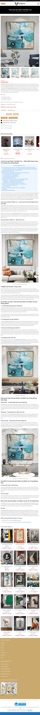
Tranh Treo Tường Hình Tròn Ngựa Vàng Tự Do (7, 632)
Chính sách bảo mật (4, 666)
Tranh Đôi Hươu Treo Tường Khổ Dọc (6, 589)
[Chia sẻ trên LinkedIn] (11, 128)
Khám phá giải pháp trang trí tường (8, 190)
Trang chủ (13, 11)
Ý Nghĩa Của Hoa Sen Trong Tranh (7, 171)
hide (23, 165)
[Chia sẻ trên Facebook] (3, 128)
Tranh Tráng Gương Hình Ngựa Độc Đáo (33, 610)
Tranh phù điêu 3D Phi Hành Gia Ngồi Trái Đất (6, 567)
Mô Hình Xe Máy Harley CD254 (29, 149)
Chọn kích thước (3, 110)
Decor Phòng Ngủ (34, 700)
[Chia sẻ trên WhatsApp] (2, 128)
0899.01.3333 (13, 120)
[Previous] (3, 41)
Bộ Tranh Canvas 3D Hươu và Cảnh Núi (33, 589)
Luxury (2, 650)
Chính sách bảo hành (5, 664)
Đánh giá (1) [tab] (12, 158)
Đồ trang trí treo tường (18, 11)
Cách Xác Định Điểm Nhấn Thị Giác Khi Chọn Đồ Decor (21, 522)
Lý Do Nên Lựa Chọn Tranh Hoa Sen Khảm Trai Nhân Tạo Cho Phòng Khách (15, 172)
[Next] (37, 41)
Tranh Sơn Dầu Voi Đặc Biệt (33, 544)
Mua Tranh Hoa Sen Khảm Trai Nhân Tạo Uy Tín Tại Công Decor (13, 187)
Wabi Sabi (2, 655)
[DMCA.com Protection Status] (30, 710)
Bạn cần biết (10, 700)
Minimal (2, 647)
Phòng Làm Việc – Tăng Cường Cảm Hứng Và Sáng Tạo (13, 182)
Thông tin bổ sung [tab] (6, 158)
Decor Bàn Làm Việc (16, 701)
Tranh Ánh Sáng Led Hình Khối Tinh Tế (33, 567)
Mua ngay (16, 114)
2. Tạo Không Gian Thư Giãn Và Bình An (10, 175)
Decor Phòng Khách (23, 701)
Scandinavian (3, 652)
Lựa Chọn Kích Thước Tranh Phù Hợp (9, 185)
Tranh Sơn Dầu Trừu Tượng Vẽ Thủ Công (7, 545)
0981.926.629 (13, 122)
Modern (2, 645)
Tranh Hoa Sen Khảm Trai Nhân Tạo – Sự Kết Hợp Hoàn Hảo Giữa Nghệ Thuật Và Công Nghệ (19, 168)
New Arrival (3, 643)
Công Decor (3, 503)
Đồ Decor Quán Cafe (26, 700)
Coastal (2, 657)
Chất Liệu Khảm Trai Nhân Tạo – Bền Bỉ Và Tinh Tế (12, 170)
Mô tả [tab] (2, 158)
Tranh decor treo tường (25, 11)
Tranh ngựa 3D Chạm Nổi (20, 544)
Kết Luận (4, 189)
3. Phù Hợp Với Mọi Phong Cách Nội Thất (10, 176)
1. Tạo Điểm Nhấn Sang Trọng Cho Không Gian (11, 173)
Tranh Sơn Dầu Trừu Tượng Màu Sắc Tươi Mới (33, 632)
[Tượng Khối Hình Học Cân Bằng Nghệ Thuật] (6, 141)
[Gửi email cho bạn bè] (7, 128)
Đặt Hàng (9, 114)
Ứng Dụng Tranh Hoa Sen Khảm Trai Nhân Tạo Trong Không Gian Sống (14, 178)
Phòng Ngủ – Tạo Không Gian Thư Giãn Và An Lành (12, 181)
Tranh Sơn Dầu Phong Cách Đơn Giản (20, 610)
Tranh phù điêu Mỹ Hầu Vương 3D (20, 632)
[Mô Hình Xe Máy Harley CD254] (29, 141)
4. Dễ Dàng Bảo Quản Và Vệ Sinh (8, 177)
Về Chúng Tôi (5, 700)
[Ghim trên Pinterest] (9, 128)
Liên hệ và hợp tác (4, 676)
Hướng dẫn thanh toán (5, 669)
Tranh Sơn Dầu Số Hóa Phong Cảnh (20, 567)
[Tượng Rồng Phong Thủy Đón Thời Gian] (18, 141)
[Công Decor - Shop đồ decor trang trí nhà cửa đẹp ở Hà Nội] (20, 3)
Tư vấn (14, 700)
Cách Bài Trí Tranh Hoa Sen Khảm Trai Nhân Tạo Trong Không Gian (13, 184)
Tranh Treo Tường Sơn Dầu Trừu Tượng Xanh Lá (7, 610)
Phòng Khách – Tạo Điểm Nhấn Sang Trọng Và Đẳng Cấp (13, 180)
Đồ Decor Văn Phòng (19, 700)
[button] (3, 3)
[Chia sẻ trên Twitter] (5, 128)
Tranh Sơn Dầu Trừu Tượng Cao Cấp (19, 589)
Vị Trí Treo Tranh (6, 186)
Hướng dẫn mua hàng (5, 673)
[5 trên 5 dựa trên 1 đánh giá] (20, 80)
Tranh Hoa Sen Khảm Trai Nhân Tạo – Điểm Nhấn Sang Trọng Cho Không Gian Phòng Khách (18, 167)
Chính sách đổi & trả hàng (6, 671)
